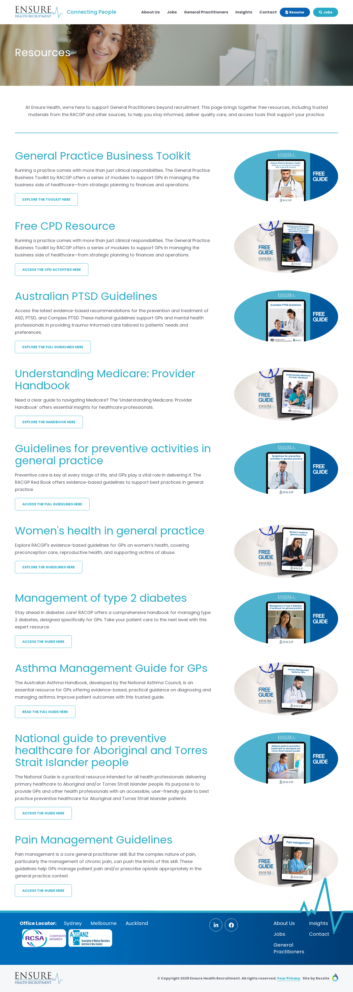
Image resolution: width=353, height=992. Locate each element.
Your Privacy (289, 978)
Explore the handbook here (48, 422)
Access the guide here (43, 641)
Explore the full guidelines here (52, 347)
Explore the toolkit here (46, 199)
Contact (268, 12)
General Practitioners (206, 12)
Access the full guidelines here (52, 504)
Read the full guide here (45, 711)
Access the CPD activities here (51, 269)
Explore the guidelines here (48, 567)
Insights (243, 12)
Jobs (172, 12)
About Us (150, 12)
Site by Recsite (316, 978)
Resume (296, 12)
